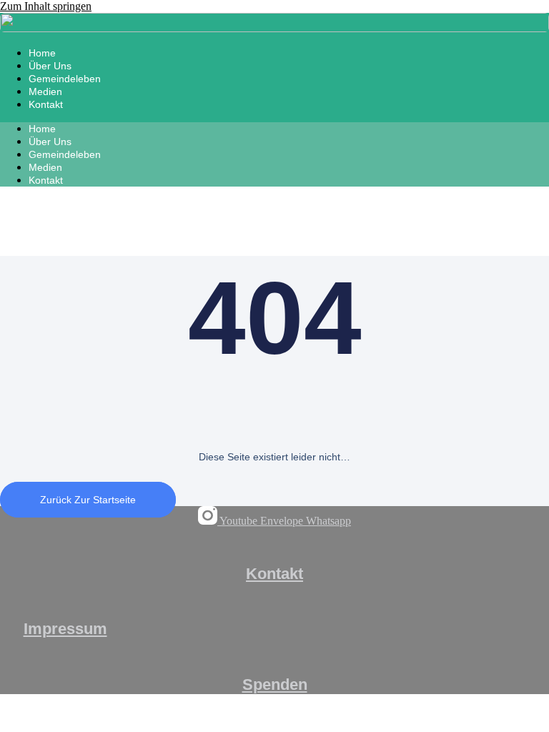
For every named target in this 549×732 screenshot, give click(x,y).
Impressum (65, 629)
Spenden (274, 684)
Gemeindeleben (65, 78)
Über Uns (50, 65)
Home (42, 53)
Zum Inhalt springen (46, 6)
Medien (45, 91)
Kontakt (46, 104)
